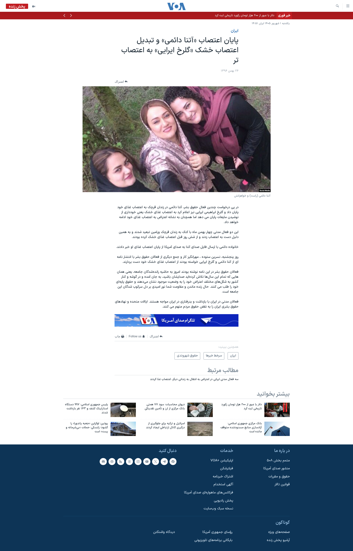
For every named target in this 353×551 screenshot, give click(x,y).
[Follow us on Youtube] (146, 461)
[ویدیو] (33, 6)
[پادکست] (111, 461)
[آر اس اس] (120, 461)
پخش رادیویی (223, 500)
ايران (234, 31)
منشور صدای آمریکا (276, 468)
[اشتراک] (103, 461)
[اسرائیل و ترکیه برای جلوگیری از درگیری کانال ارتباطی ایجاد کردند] (200, 429)
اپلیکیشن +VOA (222, 460)
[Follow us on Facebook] (173, 461)
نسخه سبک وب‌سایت (218, 508)
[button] (71, 16)
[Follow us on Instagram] (138, 461)
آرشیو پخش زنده (278, 540)
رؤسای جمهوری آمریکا (217, 532)
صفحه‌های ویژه (279, 532)
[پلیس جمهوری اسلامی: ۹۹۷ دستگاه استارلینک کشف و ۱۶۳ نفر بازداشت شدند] (123, 410)
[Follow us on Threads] (129, 461)
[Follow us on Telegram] (164, 461)
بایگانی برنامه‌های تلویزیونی (213, 540)
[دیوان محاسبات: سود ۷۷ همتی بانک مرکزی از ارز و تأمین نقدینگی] (200, 410)
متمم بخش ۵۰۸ (278, 460)
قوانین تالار (282, 484)
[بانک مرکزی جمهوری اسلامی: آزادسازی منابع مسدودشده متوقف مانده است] (277, 429)
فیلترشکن (226, 468)
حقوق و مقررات (279, 476)
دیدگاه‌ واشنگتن (164, 532)
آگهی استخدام (223, 484)
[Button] (121, 81)
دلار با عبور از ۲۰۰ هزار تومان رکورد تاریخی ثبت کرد (244, 15)
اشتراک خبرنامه (223, 476)
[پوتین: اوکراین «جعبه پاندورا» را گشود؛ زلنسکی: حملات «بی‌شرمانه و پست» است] (123, 429)
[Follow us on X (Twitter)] (155, 461)
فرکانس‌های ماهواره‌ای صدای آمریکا (208, 492)
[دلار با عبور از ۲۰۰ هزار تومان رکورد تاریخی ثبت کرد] (277, 410)
